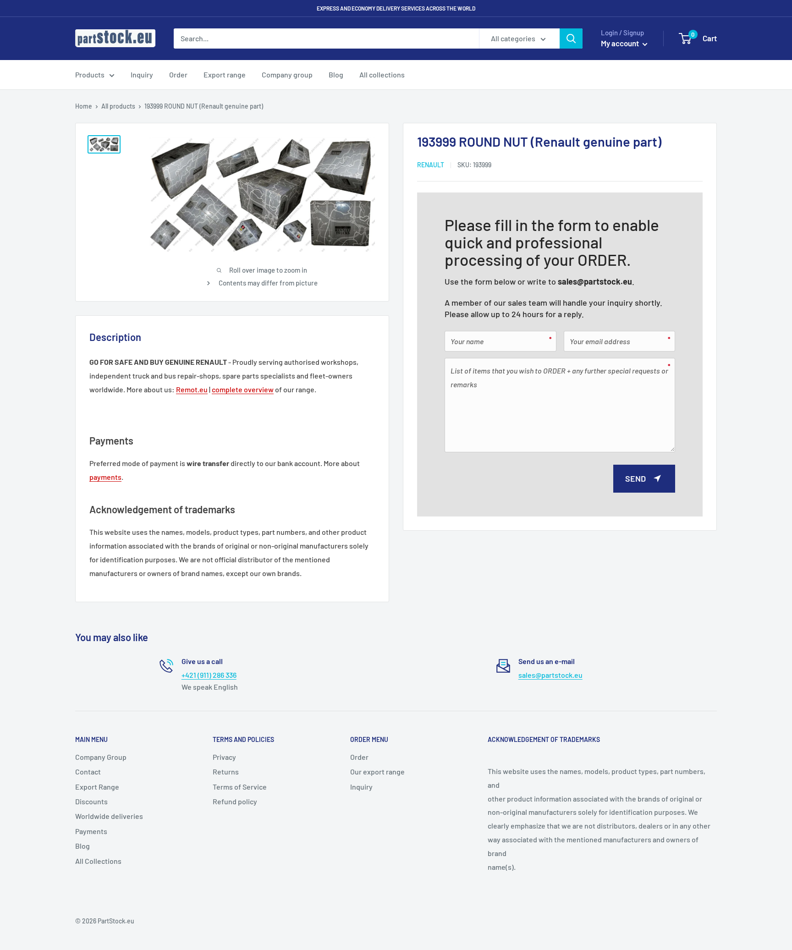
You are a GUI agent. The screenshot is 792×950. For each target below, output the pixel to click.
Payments (91, 831)
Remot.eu (192, 389)
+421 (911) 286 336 (209, 674)
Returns (226, 771)
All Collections (98, 861)
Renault (430, 164)
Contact (88, 771)
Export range (225, 74)
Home (83, 106)
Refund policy (235, 801)
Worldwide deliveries (109, 816)
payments (105, 476)
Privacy (224, 756)
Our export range (377, 771)
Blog (336, 74)
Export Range (97, 786)
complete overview (243, 389)
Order (178, 74)
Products (89, 74)
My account (620, 43)
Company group (287, 74)
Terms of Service (240, 786)
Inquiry (142, 74)
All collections (382, 74)
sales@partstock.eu (595, 281)
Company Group (100, 756)
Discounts (91, 801)
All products (118, 106)
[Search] (571, 38)
